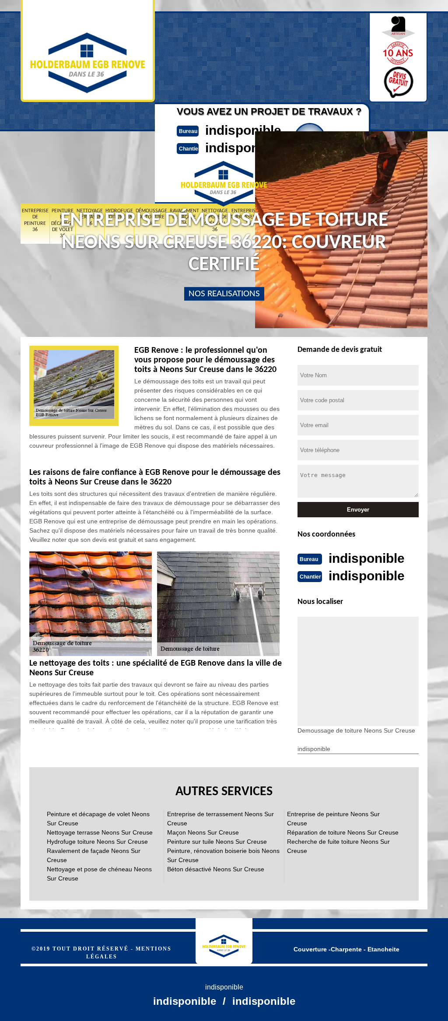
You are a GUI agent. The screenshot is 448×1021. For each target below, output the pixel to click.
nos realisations (224, 293)
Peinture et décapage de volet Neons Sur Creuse (98, 818)
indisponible (243, 130)
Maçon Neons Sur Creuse (203, 832)
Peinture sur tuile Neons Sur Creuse (217, 841)
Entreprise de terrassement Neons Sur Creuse (220, 818)
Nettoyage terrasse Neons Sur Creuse (100, 832)
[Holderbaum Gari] (224, 941)
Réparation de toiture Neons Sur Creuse (343, 832)
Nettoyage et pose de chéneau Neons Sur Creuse (99, 874)
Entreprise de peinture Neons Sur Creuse (333, 818)
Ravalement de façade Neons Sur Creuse (93, 855)
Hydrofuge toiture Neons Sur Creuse (97, 841)
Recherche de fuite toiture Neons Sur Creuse (338, 846)
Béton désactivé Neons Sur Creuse (215, 869)
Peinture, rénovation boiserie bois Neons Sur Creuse (223, 855)
